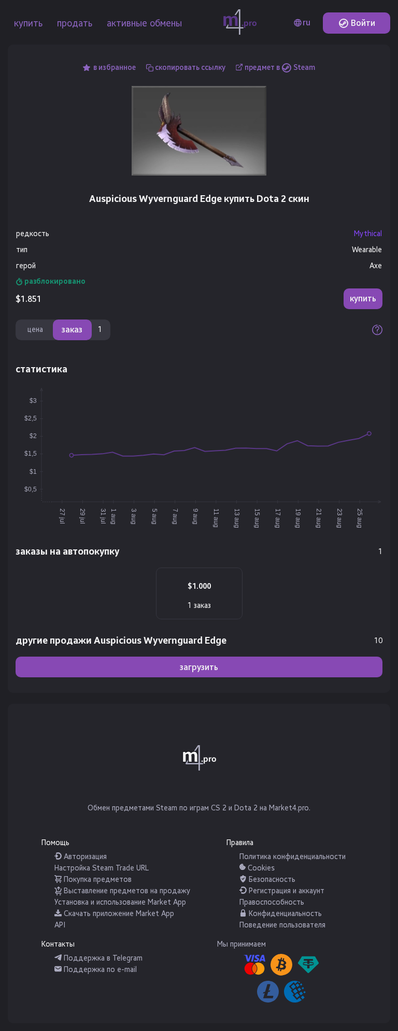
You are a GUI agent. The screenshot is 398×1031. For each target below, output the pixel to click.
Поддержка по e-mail (99, 969)
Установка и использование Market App (120, 902)
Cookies (260, 868)
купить (28, 23)
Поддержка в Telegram (102, 958)
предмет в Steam (280, 67)
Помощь (55, 842)
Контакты (58, 944)
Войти (362, 23)
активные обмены (144, 23)
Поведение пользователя (282, 925)
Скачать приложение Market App (118, 913)
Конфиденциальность (284, 913)
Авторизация (84, 856)
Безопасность (271, 879)
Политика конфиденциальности (292, 856)
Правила (239, 842)
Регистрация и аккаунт (285, 891)
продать (74, 23)
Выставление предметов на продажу (126, 891)
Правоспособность (271, 902)
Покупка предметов (97, 879)
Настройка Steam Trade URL (101, 868)
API (59, 925)
